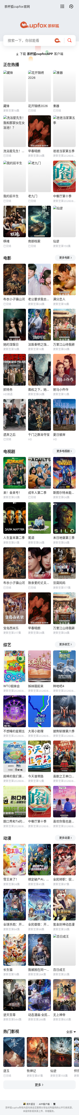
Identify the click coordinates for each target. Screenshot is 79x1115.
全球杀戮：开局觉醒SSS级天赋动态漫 (14, 924)
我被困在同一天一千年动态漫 (39, 969)
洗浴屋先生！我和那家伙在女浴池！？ (14, 151)
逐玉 (6, 1071)
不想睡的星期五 (14, 731)
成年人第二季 (37, 492)
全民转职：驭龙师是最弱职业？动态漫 (64, 879)
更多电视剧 (63, 451)
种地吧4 (58, 686)
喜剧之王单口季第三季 (64, 776)
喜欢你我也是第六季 (64, 821)
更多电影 (64, 257)
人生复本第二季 (14, 537)
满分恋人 (59, 299)
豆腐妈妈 (59, 583)
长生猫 (8, 969)
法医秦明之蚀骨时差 (39, 344)
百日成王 (59, 969)
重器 (56, 106)
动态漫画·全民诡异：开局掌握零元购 (39, 1015)
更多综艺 (64, 644)
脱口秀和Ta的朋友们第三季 (14, 821)
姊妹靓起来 (35, 686)
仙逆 (56, 241)
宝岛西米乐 (11, 628)
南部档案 (34, 241)
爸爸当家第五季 (64, 151)
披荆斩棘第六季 (64, 731)
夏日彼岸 (59, 434)
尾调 (31, 537)
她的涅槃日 (11, 344)
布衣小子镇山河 (14, 299)
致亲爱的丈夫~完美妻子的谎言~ (39, 583)
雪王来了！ (11, 879)
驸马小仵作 (60, 389)
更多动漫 (64, 837)
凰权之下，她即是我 (39, 389)
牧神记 (31, 1071)
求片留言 (30, 1104)
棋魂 (6, 241)
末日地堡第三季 (64, 537)
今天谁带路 (35, 776)
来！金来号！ (12, 492)
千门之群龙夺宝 (39, 434)
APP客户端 (44, 1104)
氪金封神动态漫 (64, 924)
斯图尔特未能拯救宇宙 (64, 492)
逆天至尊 (9, 1015)
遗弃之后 (9, 434)
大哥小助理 (35, 731)
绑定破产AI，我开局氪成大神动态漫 (39, 879)
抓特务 (8, 389)
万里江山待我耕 (64, 344)
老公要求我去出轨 (39, 299)
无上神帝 (59, 1015)
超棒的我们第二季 (14, 776)
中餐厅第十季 (62, 196)
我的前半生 (11, 196)
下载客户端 (41, 54)
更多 (38, 1085)
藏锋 (6, 106)
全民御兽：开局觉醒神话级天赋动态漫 (39, 924)
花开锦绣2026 (38, 106)
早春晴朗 (34, 151)
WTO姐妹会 (11, 686)
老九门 (32, 196)
